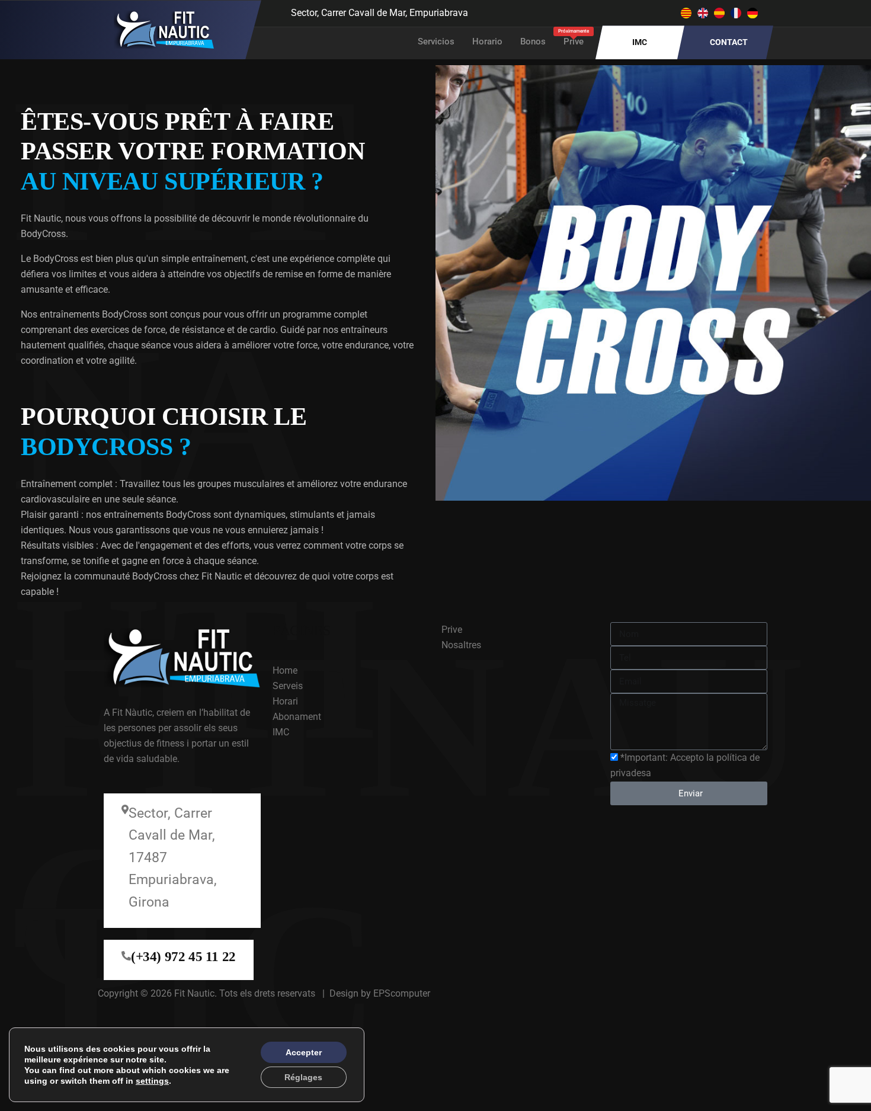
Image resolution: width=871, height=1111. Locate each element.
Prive (573, 37)
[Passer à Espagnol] (719, 13)
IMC (639, 42)
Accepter (304, 1052)
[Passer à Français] (736, 13)
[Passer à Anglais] (702, 13)
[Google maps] (618, 12)
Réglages (303, 1077)
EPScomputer (401, 993)
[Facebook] (570, 12)
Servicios (436, 41)
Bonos (533, 41)
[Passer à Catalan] (686, 13)
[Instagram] (594, 12)
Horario (487, 41)
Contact (729, 42)
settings (152, 1081)
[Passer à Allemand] (752, 13)
